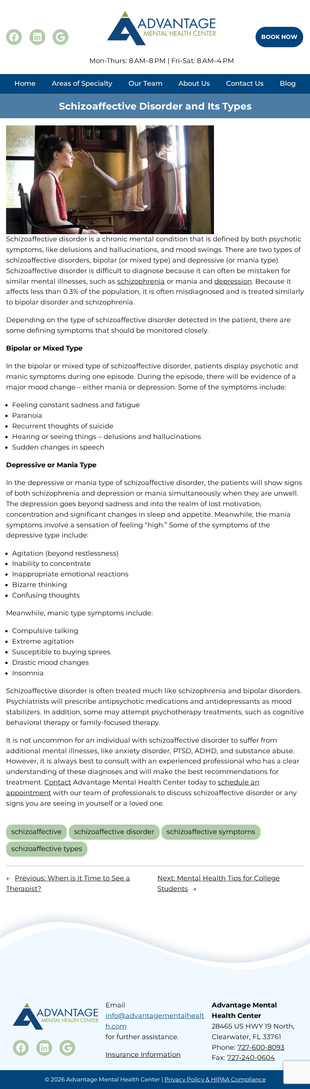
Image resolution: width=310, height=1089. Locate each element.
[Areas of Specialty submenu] (82, 92)
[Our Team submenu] (145, 92)
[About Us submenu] (194, 92)
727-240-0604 (251, 1057)
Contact (57, 782)
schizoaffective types (46, 849)
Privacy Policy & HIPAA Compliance (215, 1079)
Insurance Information (143, 1054)
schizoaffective (36, 832)
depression (233, 281)
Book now (279, 36)
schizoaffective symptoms (211, 832)
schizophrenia (141, 281)
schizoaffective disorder (114, 832)
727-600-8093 (260, 1047)
